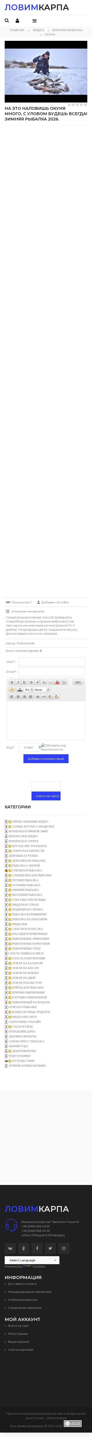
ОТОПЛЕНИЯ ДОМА (22, 1031)
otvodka (62, 602)
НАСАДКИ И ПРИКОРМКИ (29, 934)
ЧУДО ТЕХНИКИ (19, 1056)
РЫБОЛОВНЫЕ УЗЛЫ (26, 948)
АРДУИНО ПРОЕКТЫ (22, 1036)
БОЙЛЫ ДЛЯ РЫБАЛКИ (27, 987)
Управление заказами (24, 1307)
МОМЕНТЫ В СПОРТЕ (23, 841)
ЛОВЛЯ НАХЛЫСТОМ (27, 982)
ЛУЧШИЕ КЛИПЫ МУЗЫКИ (27, 1065)
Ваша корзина (18, 1341)
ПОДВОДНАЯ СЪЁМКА (27, 909)
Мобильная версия (22, 1299)
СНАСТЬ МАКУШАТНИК (28, 958)
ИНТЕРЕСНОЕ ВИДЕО (23, 836)
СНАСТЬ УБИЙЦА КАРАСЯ (26, 953)
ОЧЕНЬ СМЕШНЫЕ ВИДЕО (30, 821)
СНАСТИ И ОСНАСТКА (27, 929)
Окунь (47, 34)
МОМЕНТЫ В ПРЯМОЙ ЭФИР (28, 831)
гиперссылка (76, 1413)
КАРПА (37, 7)
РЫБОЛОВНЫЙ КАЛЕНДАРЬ (31, 1002)
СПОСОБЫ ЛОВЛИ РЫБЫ (29, 899)
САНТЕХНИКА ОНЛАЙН (24, 1021)
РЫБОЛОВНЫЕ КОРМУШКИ (31, 943)
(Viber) (26, 1235)
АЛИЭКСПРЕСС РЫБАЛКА (26, 1041)
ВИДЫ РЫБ (19, 924)
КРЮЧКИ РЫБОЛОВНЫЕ (28, 992)
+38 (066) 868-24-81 (35, 1230)
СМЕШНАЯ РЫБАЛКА (27, 870)
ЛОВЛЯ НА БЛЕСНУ (25, 968)
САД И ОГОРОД (22, 1026)
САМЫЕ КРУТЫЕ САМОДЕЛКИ (33, 826)
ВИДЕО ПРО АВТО (24, 1017)
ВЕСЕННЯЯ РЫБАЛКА (27, 894)
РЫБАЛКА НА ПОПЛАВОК (29, 919)
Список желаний (20, 1349)
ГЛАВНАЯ (17, 30)
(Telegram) (39, 1235)
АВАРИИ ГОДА (18, 1046)
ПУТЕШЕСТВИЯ (23, 1060)
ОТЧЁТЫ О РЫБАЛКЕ (22, 1007)
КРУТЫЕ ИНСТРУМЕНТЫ (29, 846)
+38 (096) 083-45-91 (35, 1226)
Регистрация (17, 1333)
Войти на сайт (18, 1325)
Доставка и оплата (21, 1283)
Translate (38, 1266)
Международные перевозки (29, 1291)
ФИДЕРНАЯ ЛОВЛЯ (25, 904)
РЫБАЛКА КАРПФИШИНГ (29, 914)
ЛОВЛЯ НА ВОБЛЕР (25, 973)
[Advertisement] (46, 174)
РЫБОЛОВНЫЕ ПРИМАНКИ (30, 938)
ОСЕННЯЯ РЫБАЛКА (26, 885)
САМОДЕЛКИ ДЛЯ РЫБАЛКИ (31, 875)
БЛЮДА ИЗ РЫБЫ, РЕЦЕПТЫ (31, 1012)
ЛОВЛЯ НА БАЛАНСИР (27, 963)
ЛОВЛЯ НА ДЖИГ (24, 977)
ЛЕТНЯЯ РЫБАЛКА (25, 880)
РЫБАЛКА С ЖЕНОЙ (26, 865)
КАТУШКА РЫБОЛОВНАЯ (29, 997)
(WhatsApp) (56, 1235)
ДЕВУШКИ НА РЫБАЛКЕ (29, 860)
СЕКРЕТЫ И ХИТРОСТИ (28, 851)
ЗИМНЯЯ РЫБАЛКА (65, 30)
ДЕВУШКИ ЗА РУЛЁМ (23, 855)
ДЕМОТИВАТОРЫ (24, 1051)
